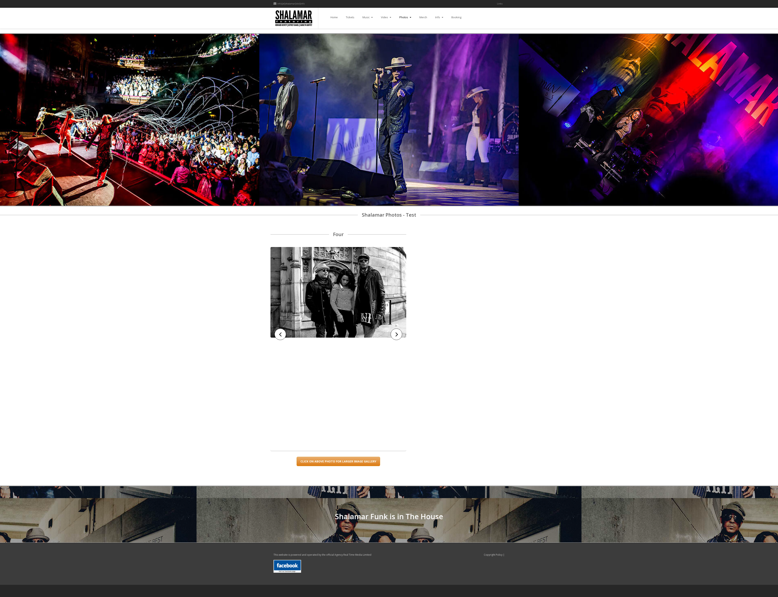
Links (499, 3)
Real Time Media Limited (357, 554)
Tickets (350, 17)
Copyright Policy (493, 554)
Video (385, 17)
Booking (456, 17)
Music (366, 17)
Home (334, 17)
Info (438, 17)
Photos (404, 17)
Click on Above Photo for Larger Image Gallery (338, 461)
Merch (423, 17)
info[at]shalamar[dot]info (291, 3)
